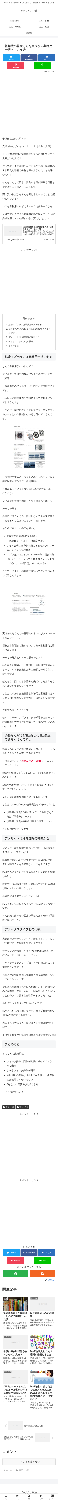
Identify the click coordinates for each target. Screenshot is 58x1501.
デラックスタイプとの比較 (20, 341)
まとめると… (14, 345)
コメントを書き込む (29, 1461)
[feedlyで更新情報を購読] (16, 1273)
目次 (25, 318)
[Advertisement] (29, 104)
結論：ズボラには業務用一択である (25, 324)
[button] (52, 829)
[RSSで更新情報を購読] (42, 1273)
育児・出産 (10, 1107)
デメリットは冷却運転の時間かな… (25, 337)
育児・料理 (23, 1107)
